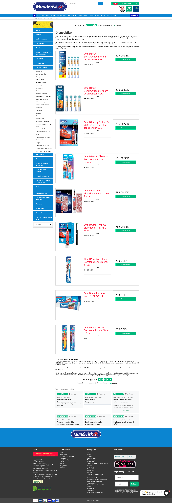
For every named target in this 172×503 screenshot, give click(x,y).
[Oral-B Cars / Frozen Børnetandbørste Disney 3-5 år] (69, 338)
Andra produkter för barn (43, 151)
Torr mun (39, 159)
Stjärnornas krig (40, 102)
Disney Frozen (40, 80)
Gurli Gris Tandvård (41, 82)
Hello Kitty (39, 85)
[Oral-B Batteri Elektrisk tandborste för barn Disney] (69, 167)
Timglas (38, 143)
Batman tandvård (41, 74)
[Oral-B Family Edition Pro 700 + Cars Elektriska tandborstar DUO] (69, 132)
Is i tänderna (40, 154)
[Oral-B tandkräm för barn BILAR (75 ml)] (69, 303)
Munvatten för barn (41, 129)
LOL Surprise (39, 88)
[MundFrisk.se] (50, 6)
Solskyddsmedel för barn (43, 131)
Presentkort (40, 213)
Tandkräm (39, 58)
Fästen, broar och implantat (42, 164)
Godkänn (134, 484)
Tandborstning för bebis (43, 137)
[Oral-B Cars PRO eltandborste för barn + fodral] (69, 201)
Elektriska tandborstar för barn (43, 125)
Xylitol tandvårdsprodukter (43, 188)
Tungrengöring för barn (42, 145)
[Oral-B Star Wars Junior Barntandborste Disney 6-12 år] (69, 269)
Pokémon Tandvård (41, 93)
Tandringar (39, 110)
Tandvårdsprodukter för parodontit (43, 181)
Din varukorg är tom (126, 3)
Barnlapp (38, 113)
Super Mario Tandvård (42, 105)
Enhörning (39, 107)
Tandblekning (40, 43)
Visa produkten (125, 59)
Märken (38, 30)
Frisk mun (39, 34)
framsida (39, 204)
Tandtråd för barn (41, 140)
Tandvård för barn (42, 67)
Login (115, 453)
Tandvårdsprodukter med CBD (43, 198)
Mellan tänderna (41, 39)
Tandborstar (40, 48)
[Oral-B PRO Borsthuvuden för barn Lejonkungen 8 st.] (69, 64)
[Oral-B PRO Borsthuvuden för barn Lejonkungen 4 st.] (69, 98)
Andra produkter (41, 193)
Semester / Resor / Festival (42, 171)
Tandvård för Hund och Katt (44, 218)
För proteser (40, 63)
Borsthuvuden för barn (42, 121)
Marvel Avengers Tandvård (43, 96)
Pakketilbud (40, 208)
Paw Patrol (39, 91)
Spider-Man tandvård (42, 99)
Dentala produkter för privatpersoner (43, 53)
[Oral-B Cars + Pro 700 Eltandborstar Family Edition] (69, 235)
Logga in (134, 15)
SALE (38, 25)
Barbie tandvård (40, 71)
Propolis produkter (42, 176)
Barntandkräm (40, 119)
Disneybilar (39, 77)
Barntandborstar (40, 116)
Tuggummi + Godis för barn (44, 148)
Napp (37, 134)
